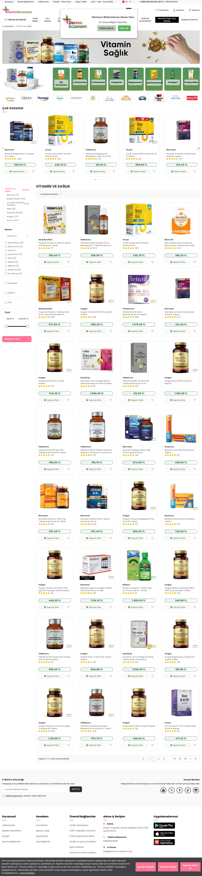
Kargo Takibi (81, 1)
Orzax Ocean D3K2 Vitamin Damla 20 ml (58, 155)
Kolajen (12, 216)
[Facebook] (180, 792)
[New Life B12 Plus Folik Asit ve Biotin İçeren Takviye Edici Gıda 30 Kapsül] (180, 219)
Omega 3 (173, 82)
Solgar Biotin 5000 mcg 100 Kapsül (178, 382)
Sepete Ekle (18, 171)
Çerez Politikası (27, 873)
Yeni (10, 302)
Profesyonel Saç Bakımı (167, 19)
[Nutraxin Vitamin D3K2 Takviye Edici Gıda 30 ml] (96, 495)
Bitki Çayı (13, 195)
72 (174, 758)
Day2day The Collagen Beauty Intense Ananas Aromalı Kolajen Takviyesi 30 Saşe (95, 382)
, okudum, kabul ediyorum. (26, 796)
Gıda (11, 209)
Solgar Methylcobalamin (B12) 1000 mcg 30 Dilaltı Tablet (179, 589)
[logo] (17, 10)
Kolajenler (116, 82)
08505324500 (110, 841)
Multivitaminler (155, 82)
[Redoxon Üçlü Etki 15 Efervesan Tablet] (180, 426)
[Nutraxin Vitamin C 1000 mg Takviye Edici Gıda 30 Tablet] (54, 495)
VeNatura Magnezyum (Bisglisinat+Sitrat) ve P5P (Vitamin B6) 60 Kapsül (98, 155)
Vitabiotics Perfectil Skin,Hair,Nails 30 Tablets (135, 313)
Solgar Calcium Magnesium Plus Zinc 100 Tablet (138, 520)
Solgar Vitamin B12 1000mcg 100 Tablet (96, 313)
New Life (169, 240)
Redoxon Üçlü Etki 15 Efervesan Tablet (179, 451)
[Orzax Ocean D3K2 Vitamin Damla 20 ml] (60, 130)
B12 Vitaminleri (61, 83)
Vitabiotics (129, 309)
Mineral (13, 220)
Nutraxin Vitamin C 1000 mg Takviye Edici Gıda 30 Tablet (52, 520)
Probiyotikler (191, 82)
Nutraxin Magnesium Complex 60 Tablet (19, 155)
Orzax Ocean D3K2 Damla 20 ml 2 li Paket (141, 155)
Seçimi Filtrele (12, 339)
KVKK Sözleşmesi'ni (14, 796)
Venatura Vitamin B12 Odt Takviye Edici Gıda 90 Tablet (52, 451)
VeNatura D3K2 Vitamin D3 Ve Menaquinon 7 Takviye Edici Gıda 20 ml (96, 244)
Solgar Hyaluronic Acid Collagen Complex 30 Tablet (54, 727)
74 (185, 758)
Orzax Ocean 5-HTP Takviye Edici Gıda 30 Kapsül (180, 727)
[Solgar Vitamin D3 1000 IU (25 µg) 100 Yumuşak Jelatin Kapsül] (54, 564)
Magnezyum (135, 82)
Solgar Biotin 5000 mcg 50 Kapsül (51, 382)
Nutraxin (9, 150)
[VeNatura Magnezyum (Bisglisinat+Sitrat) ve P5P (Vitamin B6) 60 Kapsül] (101, 130)
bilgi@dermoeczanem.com (117, 851)
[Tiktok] (188, 792)
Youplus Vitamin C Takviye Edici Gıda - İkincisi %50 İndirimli (53, 313)
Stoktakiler (12, 283)
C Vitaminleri (80, 82)
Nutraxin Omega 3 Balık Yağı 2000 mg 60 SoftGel (136, 451)
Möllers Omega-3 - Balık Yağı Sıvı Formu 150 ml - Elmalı (137, 589)
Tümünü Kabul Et (190, 867)
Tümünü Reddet (168, 866)
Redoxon (169, 447)
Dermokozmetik (189, 19)
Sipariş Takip (42, 830)
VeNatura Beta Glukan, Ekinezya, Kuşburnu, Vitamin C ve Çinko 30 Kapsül (96, 451)
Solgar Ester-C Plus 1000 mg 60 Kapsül (95, 658)
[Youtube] (163, 792)
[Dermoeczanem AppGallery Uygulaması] (168, 842)
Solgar (84, 309)
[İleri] (190, 759)
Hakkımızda (43, 1)
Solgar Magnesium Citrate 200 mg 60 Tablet (180, 658)
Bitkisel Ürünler (16, 198)
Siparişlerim (42, 836)
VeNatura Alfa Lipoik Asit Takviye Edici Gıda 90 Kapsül (54, 658)
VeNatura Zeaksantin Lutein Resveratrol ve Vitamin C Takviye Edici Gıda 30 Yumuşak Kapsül (96, 727)
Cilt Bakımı (47, 19)
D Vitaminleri (98, 82)
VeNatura (90, 150)
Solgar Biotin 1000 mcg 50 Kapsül (139, 726)
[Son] (196, 759)
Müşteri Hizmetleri (11, 830)
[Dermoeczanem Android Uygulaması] (168, 826)
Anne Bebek (35, 19)
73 (180, 758)
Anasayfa (9, 1)
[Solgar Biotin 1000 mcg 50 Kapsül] (138, 702)
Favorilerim (42, 825)
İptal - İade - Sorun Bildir (102, 1)
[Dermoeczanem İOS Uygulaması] (168, 834)
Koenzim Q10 (15, 212)
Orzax (48, 150)
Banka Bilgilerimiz (26, 1)
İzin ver (124, 28)
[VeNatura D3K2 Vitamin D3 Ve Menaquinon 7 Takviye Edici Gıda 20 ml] (96, 219)
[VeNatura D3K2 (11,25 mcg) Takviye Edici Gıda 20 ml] (138, 357)
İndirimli (11, 293)
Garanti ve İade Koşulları (83, 852)
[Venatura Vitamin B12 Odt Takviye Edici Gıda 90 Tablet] (54, 426)
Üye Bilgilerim (43, 841)
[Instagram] (196, 792)
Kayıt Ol (76, 789)
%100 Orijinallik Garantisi (82, 830)
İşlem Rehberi (77, 847)
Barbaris (85, 585)
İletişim (6, 836)
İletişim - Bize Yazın (62, 1)
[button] (95, 179)
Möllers (126, 585)
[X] (171, 792)
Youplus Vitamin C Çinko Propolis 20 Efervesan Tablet (54, 244)
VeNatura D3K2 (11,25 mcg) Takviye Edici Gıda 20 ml (136, 382)
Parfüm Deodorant (145, 19)
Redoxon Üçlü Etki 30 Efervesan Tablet (180, 520)
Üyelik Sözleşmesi (79, 825)
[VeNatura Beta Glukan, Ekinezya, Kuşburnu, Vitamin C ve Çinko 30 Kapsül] (96, 426)
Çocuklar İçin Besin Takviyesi (18, 203)
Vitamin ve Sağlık (17, 189)
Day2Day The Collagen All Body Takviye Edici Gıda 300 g (138, 658)
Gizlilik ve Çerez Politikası (83, 841)
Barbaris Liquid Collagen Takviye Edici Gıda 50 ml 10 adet (96, 589)
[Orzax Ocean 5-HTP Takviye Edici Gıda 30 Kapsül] (180, 702)
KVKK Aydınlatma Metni (82, 836)
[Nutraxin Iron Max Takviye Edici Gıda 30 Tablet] (181, 130)
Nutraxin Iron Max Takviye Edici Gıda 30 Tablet (181, 155)
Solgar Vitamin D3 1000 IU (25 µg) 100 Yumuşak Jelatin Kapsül (53, 589)
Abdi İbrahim (45, 240)
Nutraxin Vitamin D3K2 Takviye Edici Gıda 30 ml (95, 520)
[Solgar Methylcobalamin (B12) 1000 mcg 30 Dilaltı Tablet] (180, 564)
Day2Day (85, 378)
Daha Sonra (106, 28)
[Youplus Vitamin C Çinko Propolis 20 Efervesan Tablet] (54, 219)
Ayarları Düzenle (145, 866)
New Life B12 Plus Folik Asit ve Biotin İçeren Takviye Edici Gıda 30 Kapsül (179, 244)
